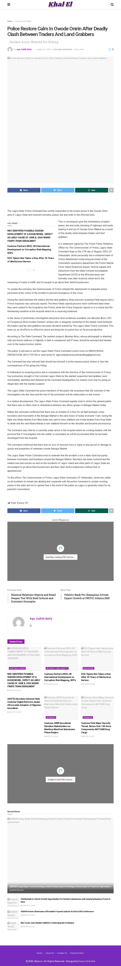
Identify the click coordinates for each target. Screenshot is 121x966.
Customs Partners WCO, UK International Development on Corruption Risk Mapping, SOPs (29, 249)
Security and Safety (23, 21)
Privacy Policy (77, 953)
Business (51, 717)
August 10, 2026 (15, 712)
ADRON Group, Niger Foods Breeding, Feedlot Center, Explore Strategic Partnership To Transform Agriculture (60, 886)
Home (9, 21)
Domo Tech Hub (87, 961)
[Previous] (28, 270)
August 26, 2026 (28, 915)
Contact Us (62, 953)
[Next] (33, 270)
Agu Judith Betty (24, 49)
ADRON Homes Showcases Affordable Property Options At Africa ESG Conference (57, 911)
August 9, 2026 (88, 736)
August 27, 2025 (43, 49)
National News (17, 668)
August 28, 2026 (17, 890)
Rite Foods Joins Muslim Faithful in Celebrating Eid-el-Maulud (47, 923)
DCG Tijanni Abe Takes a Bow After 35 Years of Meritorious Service (96, 677)
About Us (50, 953)
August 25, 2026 (15, 690)
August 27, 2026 (28, 906)
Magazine (88, 668)
